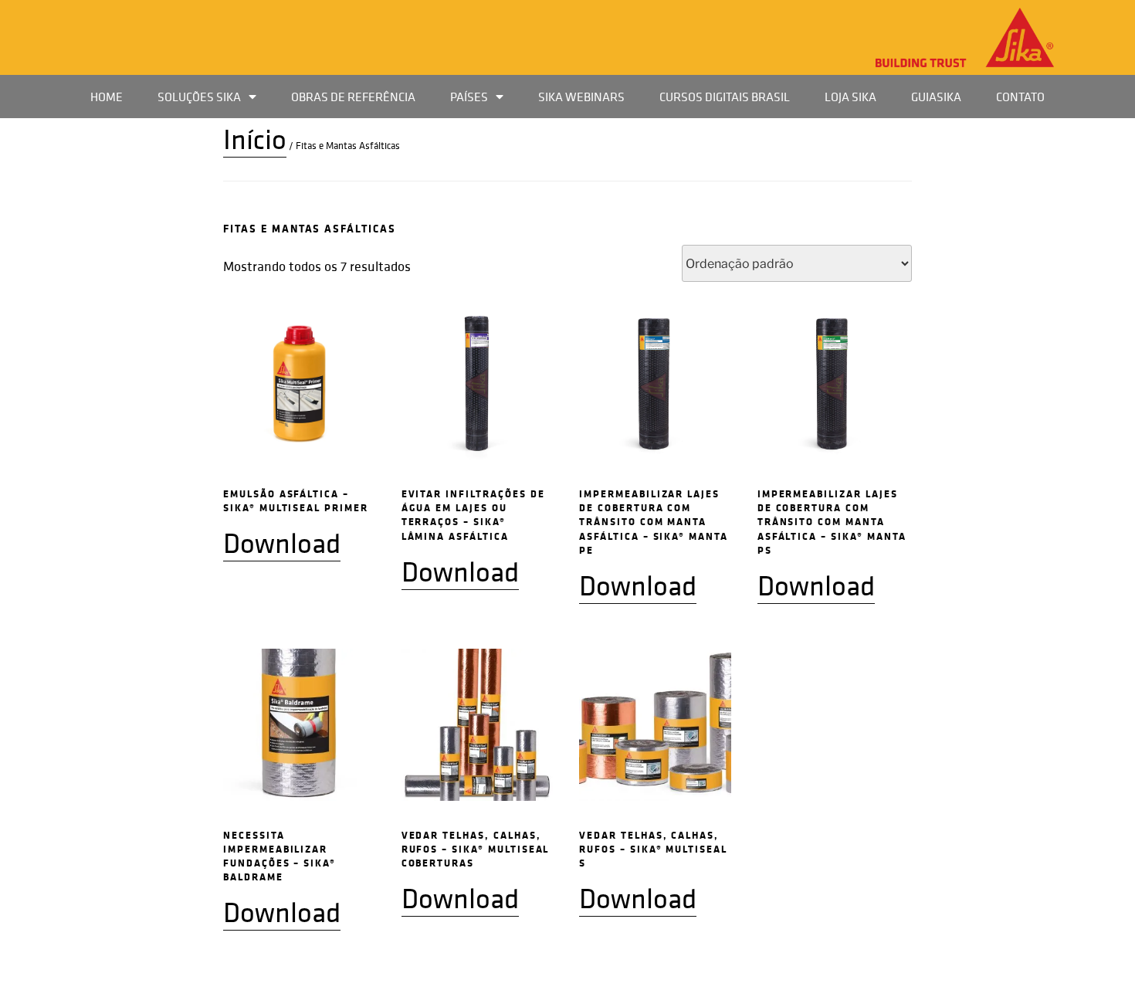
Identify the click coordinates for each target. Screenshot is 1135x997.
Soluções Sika (199, 96)
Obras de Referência (353, 96)
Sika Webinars (581, 96)
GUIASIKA (936, 96)
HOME (106, 96)
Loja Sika (850, 96)
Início (254, 139)
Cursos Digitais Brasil (724, 96)
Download (281, 543)
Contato (1020, 96)
